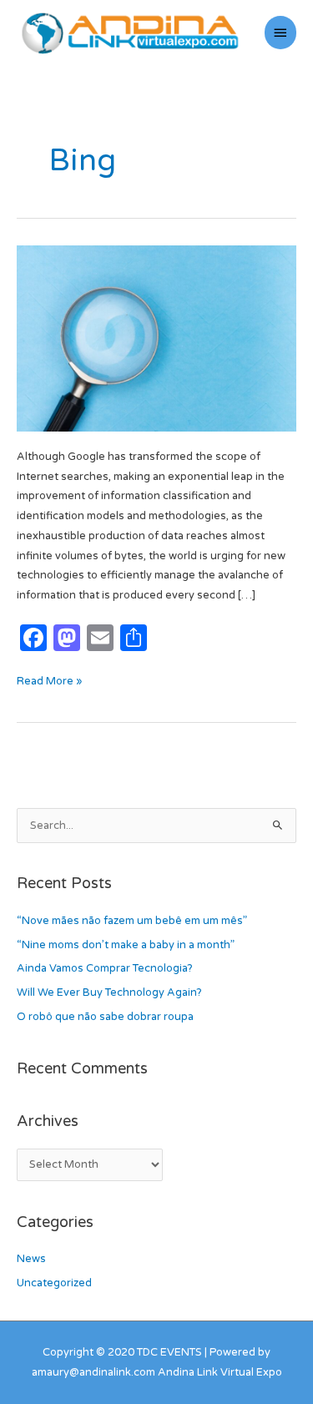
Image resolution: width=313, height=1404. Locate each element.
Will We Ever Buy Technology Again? (109, 992)
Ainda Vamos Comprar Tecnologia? (105, 968)
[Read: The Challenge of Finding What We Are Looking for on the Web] (156, 337)
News (31, 1258)
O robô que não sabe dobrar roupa (105, 1016)
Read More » (49, 680)
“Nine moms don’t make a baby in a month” (126, 945)
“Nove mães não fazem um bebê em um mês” (132, 920)
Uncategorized (54, 1283)
